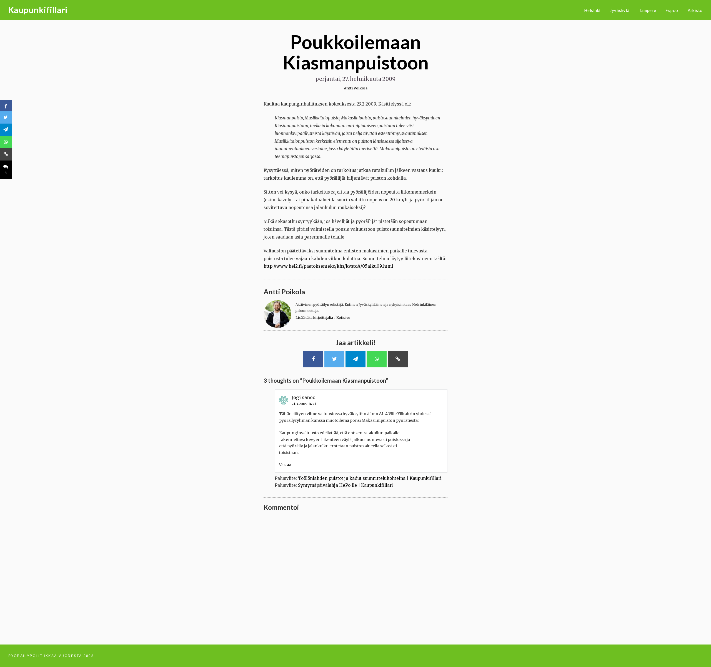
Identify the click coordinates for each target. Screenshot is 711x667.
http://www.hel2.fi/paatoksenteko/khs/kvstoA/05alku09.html (328, 266)
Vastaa (285, 465)
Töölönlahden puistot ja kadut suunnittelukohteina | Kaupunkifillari (370, 478)
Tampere (647, 10)
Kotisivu (343, 317)
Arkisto (695, 10)
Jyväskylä (620, 10)
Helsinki (592, 10)
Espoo (671, 10)
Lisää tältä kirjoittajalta (314, 317)
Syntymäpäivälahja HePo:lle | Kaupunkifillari (345, 485)
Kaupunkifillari (38, 10)
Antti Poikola (355, 88)
